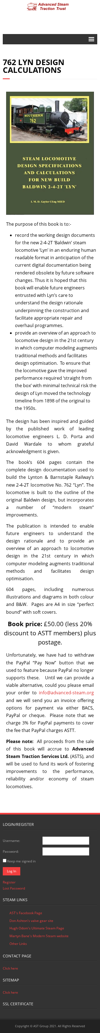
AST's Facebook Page (25, 913)
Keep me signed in (21, 861)
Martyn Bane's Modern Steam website (39, 936)
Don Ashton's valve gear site (31, 920)
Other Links (18, 943)
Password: (11, 851)
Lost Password (14, 888)
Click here (10, 968)
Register (9, 882)
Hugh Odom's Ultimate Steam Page (36, 928)
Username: (11, 840)
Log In (11, 871)
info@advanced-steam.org (66, 693)
